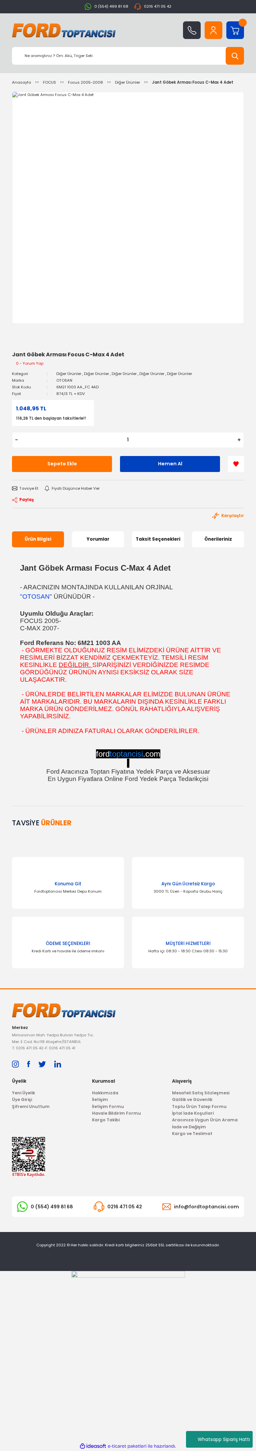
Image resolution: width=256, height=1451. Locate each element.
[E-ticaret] (127, 1446)
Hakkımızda (105, 1093)
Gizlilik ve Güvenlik (192, 1099)
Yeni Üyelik (23, 1093)
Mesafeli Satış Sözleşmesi (200, 1093)
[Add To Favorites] (236, 464)
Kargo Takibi (106, 1120)
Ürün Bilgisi (38, 539)
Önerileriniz (218, 539)
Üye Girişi (22, 1099)
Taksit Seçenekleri (158, 539)
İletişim (100, 1099)
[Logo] (64, 30)
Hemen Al (170, 463)
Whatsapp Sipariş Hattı (224, 1439)
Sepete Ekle (62, 463)
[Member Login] (213, 30)
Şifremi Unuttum (31, 1106)
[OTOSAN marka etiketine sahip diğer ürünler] (27, 345)
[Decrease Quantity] (16, 439)
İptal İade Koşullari (193, 1113)
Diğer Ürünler (68, 373)
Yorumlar (98, 539)
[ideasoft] (93, 1446)
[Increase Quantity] (239, 439)
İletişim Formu (108, 1106)
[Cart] (235, 30)
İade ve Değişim (189, 1127)
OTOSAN (64, 380)
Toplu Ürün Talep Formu (199, 1106)
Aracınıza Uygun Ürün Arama (205, 1120)
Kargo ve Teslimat (192, 1133)
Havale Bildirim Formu (116, 1113)
